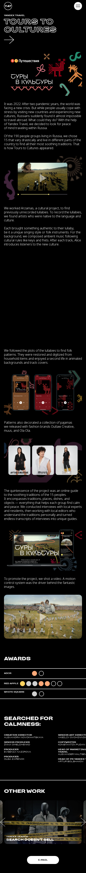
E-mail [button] (43, 859)
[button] (5, 822)
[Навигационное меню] (78, 6)
